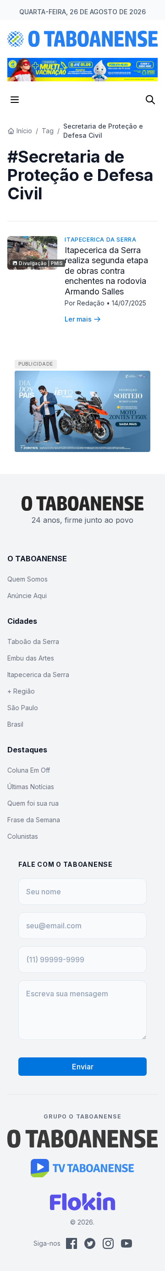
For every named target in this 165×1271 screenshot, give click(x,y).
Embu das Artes (30, 658)
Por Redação (85, 303)
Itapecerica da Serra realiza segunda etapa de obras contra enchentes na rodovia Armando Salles (106, 270)
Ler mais (78, 319)
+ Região (21, 691)
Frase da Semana (33, 820)
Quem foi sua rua (33, 803)
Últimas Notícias (30, 787)
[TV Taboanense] (83, 1168)
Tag (48, 131)
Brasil (15, 724)
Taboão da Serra (33, 641)
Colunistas (22, 836)
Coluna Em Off (28, 770)
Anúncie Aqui (27, 595)
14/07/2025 (129, 303)
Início (24, 131)
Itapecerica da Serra (100, 239)
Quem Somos (27, 579)
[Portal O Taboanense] (82, 1139)
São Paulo (22, 708)
